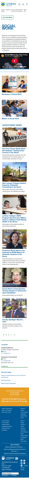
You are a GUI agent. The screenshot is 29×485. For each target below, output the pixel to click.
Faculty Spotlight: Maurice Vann (12, 320)
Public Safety (23, 441)
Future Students (5, 422)
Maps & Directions (7, 469)
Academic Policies (6, 428)
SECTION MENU (7, 17)
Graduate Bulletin (6, 424)
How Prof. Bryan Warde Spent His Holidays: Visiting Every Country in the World (14, 150)
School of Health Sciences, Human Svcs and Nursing (17, 10)
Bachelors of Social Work (12, 94)
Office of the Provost (6, 412)
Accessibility (4, 430)
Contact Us (4, 366)
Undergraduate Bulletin (7, 426)
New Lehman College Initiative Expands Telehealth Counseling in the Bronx (14, 185)
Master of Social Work (10, 118)
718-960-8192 (6, 361)
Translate (14, 475)
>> (14, 335)
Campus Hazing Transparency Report (24, 437)
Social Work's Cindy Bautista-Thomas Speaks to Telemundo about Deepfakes (14, 291)
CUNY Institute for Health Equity (14, 391)
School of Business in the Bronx (14, 447)
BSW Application (6, 380)
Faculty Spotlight (14, 393)
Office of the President (7, 410)
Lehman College (3, 10)
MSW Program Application (8, 383)
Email (4, 351)
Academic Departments (7, 408)
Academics (8, 9)
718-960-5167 (6, 353)
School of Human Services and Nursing (15, 453)
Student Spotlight (14, 394)
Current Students (5, 420)
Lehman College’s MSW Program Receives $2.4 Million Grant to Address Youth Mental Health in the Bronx (14, 219)
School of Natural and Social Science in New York (15, 450)
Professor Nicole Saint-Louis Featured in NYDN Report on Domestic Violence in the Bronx (13, 253)
